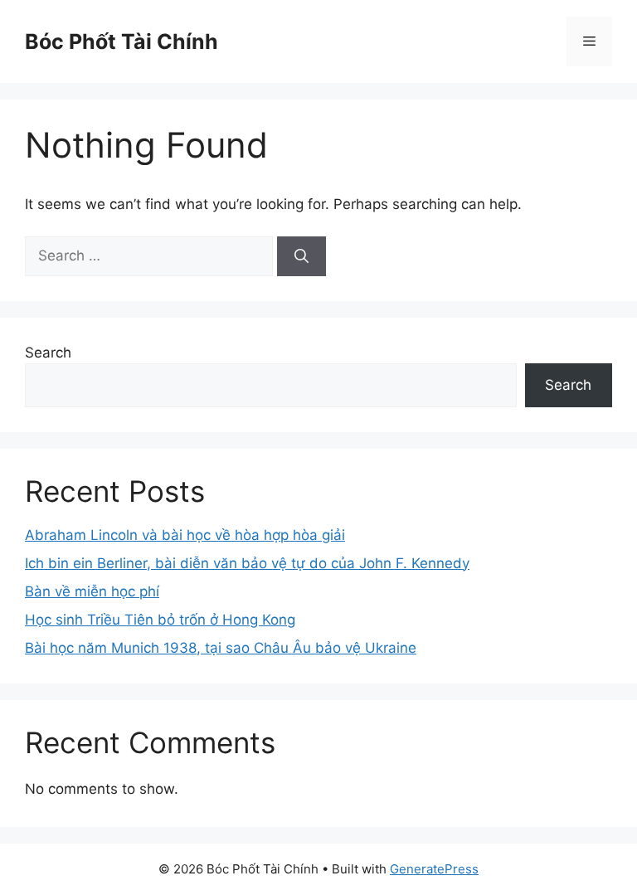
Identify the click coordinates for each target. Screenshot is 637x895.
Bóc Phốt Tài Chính (121, 41)
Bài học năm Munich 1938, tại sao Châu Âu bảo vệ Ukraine (220, 648)
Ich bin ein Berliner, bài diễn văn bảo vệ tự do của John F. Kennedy (247, 563)
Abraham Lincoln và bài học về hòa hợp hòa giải (185, 535)
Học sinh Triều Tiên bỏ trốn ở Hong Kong (160, 619)
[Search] (301, 256)
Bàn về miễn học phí (92, 591)
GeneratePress (434, 869)
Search (48, 352)
